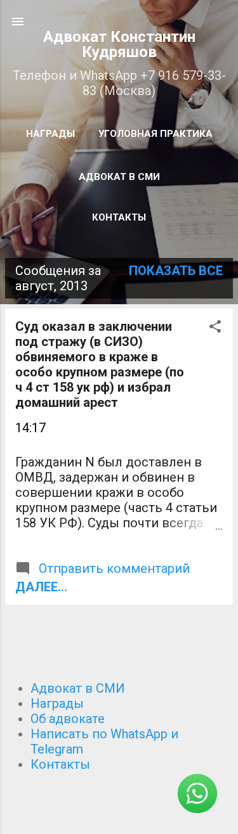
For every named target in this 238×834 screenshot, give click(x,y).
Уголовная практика (155, 133)
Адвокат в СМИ (119, 177)
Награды (50, 133)
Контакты (119, 217)
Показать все (176, 270)
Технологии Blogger (126, 810)
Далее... (41, 586)
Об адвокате (67, 718)
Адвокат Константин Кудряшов (119, 44)
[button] (215, 328)
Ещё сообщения (119, 649)
